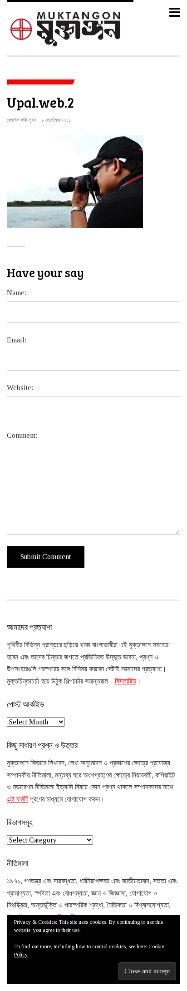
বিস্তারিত (125, 681)
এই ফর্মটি (17, 799)
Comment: (22, 435)
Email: (16, 340)
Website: (20, 387)
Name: (16, 293)
